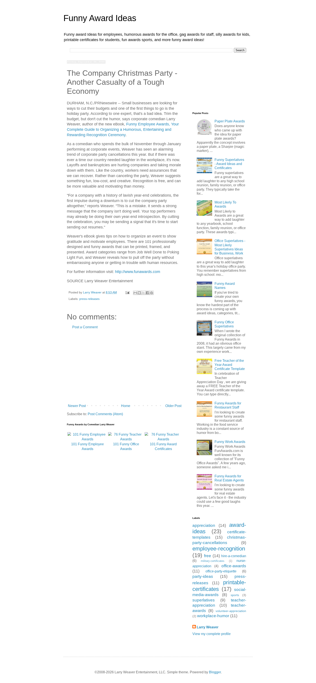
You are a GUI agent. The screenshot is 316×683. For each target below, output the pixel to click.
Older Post (173, 406)
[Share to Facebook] (147, 293)
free (207, 555)
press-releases (89, 299)
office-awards (233, 566)
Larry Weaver (207, 627)
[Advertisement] (125, 366)
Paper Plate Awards (230, 121)
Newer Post (77, 406)
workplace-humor (213, 616)
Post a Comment (85, 327)
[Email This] (135, 293)
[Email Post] (127, 292)
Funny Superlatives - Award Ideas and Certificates (229, 164)
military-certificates (212, 561)
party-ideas (202, 576)
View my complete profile (211, 634)
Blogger (215, 672)
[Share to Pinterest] (151, 293)
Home (125, 406)
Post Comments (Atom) (105, 414)
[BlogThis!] (139, 293)
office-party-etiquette (221, 571)
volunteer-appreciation (231, 611)
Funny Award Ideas (99, 18)
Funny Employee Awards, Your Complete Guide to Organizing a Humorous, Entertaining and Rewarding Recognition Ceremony (123, 129)
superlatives (203, 600)
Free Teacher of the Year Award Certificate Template (230, 365)
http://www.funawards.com (137, 272)
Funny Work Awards (230, 442)
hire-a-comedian (233, 556)
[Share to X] (143, 293)
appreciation (203, 525)
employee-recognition (218, 549)
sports (235, 595)
